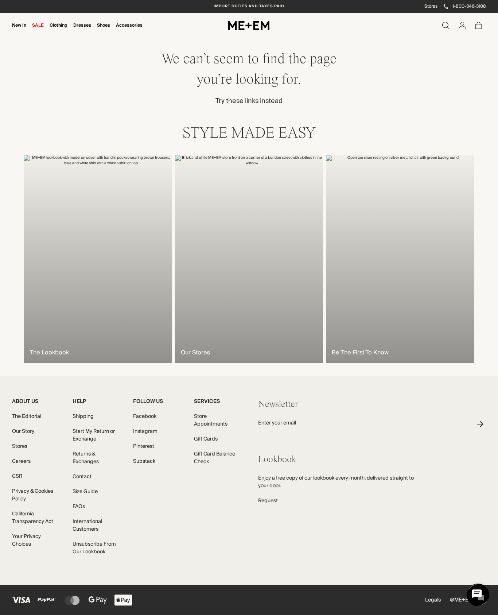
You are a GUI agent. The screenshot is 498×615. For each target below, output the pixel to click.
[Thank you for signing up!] (481, 423)
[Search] (446, 25)
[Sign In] (462, 25)
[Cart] (478, 25)
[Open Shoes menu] (103, 30)
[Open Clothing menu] (58, 30)
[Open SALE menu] (38, 30)
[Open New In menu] (19, 30)
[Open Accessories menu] (129, 30)
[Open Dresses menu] (82, 30)
